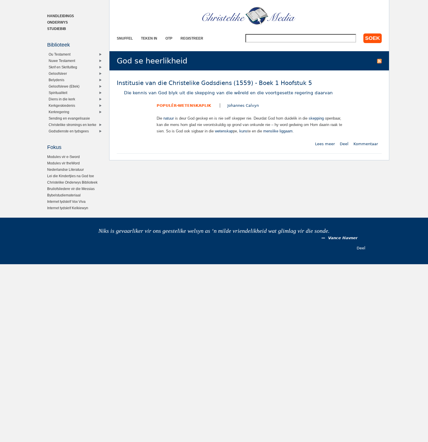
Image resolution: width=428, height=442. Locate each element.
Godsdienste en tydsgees (69, 131)
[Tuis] (249, 16)
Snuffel (125, 38)
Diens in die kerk (62, 99)
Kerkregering (59, 112)
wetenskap (224, 131)
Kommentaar (365, 144)
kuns (243, 131)
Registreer (192, 38)
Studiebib (56, 29)
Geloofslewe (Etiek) (64, 86)
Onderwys (57, 22)
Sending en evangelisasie (69, 118)
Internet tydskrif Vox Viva (66, 201)
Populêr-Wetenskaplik (184, 105)
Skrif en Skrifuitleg (63, 67)
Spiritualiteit (58, 93)
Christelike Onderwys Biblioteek (72, 182)
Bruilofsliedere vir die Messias (71, 189)
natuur (168, 118)
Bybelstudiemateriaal (64, 195)
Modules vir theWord (63, 163)
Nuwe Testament (62, 61)
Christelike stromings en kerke (72, 125)
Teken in (149, 38)
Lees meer (325, 144)
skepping (316, 118)
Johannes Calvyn (243, 105)
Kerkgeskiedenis (62, 105)
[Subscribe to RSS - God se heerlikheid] (379, 60)
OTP (168, 38)
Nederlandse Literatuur (65, 169)
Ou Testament (59, 54)
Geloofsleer (58, 73)
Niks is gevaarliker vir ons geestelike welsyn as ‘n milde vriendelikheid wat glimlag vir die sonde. (214, 231)
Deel (344, 144)
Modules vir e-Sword (63, 157)
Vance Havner (343, 238)
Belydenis (56, 80)
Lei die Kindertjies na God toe (70, 176)
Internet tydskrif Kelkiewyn (67, 208)
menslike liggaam (278, 131)
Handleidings (60, 16)
